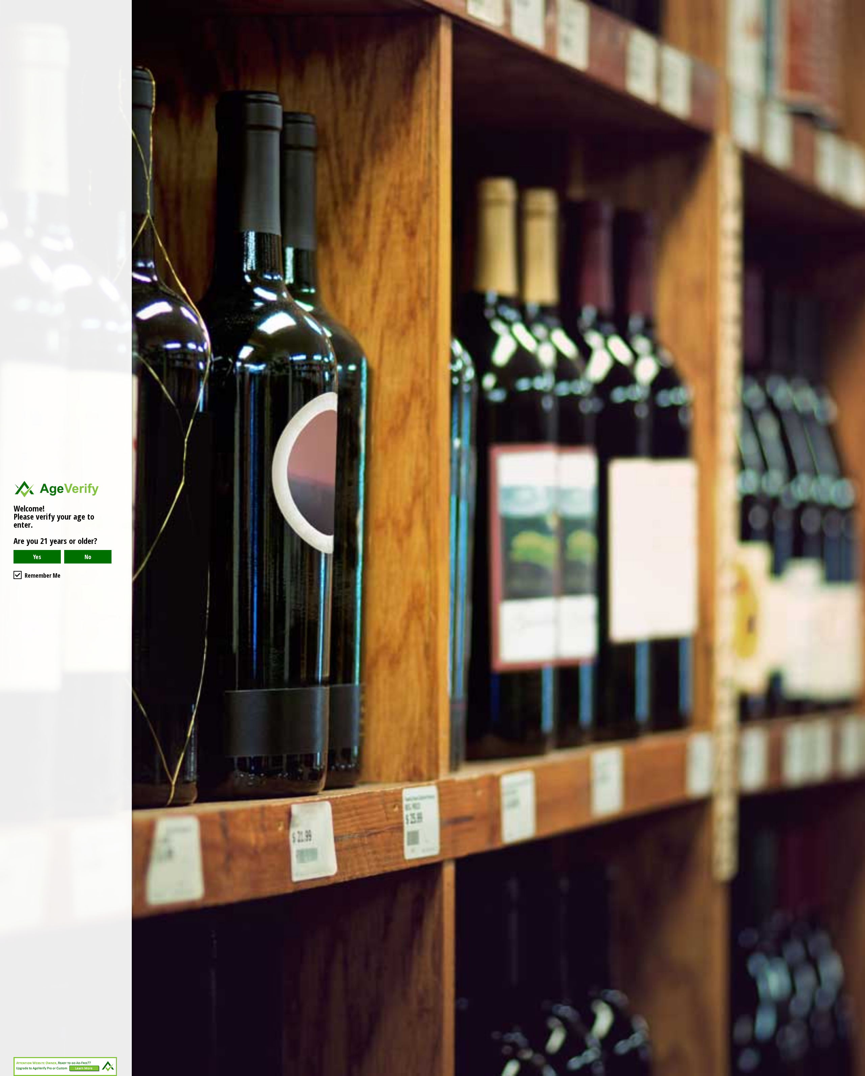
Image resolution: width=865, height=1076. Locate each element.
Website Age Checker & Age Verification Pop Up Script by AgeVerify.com (856, 1074)
